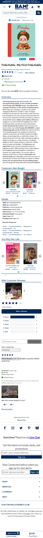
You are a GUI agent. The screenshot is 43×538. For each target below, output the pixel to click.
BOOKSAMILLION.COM (11, 514)
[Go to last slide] (4, 182)
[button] (10, 391)
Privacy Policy (30, 516)
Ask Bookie (15, 20)
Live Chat (34, 437)
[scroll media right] (24, 291)
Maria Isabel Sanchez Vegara (11, 69)
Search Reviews (34, 341)
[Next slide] (39, 182)
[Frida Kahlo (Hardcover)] (13, 179)
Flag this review (7, 409)
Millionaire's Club (28, 20)
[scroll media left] (3, 291)
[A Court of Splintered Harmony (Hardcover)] (13, 253)
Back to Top (21, 420)
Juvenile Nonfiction (15, 226)
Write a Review (30, 72)
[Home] (21, 6)
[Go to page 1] (17, 196)
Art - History (28, 234)
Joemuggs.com (28, 514)
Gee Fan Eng (26, 69)
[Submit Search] (38, 13)
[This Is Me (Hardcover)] (30, 253)
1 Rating (20, 72)
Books (5, 226)
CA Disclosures (17, 516)
